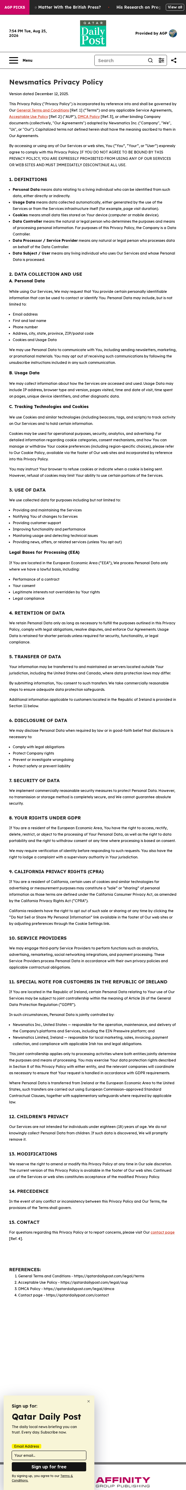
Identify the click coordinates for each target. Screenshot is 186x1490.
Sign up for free (49, 1467)
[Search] (150, 60)
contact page (163, 1232)
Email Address (26, 1446)
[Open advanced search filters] (161, 60)
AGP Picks (15, 7)
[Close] (88, 1401)
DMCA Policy (89, 116)
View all (175, 7)
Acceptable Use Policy (28, 116)
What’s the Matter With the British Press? (57, 7)
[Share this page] (174, 60)
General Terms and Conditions (43, 110)
